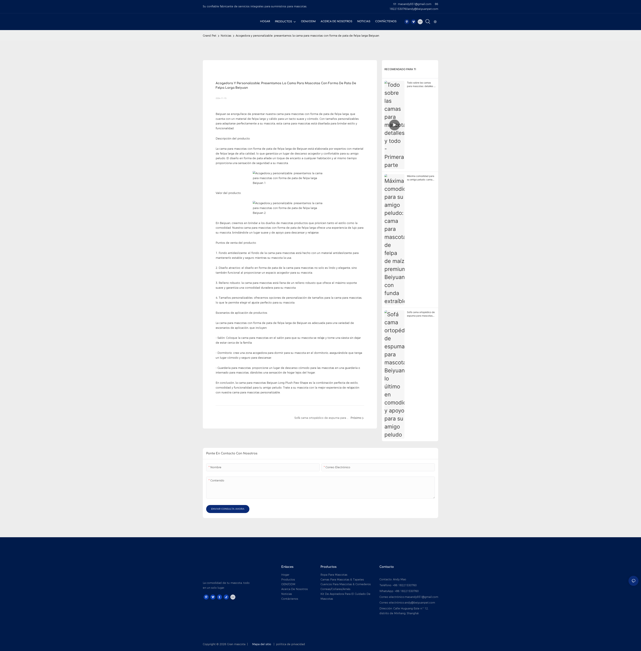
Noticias (226, 35)
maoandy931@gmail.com (414, 4)
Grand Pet (209, 35)
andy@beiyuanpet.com (420, 602)
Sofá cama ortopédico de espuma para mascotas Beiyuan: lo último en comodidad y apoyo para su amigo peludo (421, 314)
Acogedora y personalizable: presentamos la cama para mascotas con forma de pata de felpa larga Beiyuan (307, 35)
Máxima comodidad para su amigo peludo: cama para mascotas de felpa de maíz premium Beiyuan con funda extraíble (421, 178)
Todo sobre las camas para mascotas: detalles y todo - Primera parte (421, 84)
